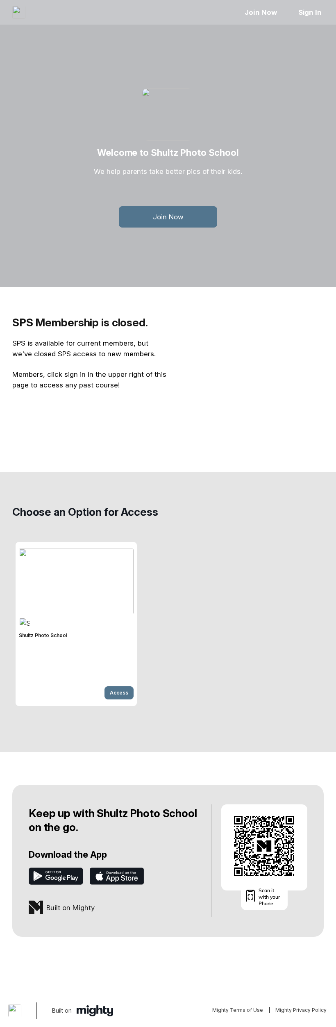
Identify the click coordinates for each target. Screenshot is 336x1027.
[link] (76, 624)
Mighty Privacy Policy (301, 1010)
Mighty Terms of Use (237, 1010)
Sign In (310, 12)
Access (119, 693)
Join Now (261, 12)
